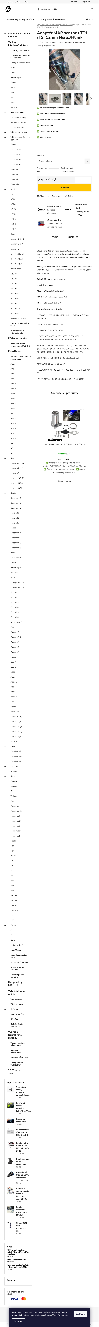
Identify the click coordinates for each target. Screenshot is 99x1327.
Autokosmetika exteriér (17, 968)
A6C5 (13, 423)
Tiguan (13, 657)
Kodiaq (13, 562)
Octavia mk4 (16, 164)
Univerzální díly (17, 127)
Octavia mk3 (16, 159)
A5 (12, 413)
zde (66, 1315)
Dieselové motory (18, 117)
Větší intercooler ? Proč (17, 1260)
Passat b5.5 (16, 637)
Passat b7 (15, 647)
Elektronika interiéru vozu (20, 324)
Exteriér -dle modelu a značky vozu (21, 357)
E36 (12, 102)
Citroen (14, 925)
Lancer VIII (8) (16, 726)
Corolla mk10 (16, 756)
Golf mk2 (15, 278)
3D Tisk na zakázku (14, 1072)
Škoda (13, 82)
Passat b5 (15, 632)
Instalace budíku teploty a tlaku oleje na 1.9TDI (18, 1266)
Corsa (13, 701)
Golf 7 (13, 662)
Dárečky (14, 1019)
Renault (14, 776)
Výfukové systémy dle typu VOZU (20, 138)
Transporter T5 (17, 582)
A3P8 (13, 204)
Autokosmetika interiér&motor (17, 331)
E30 (12, 97)
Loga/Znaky (16, 950)
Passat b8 (15, 652)
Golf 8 (13, 667)
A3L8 (13, 199)
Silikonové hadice (18, 318)
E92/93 (14, 905)
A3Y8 (13, 214)
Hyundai (14, 766)
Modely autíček (17, 1014)
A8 (12, 448)
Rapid (13, 552)
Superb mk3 (16, 542)
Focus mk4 (15, 836)
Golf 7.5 (14, 572)
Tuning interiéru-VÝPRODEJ (18, 1044)
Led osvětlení (16, 945)
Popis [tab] (54, 237)
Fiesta (13, 841)
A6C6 (13, 428)
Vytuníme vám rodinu (16, 992)
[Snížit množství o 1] (77, 180)
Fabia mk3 (15, 179)
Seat (12, 72)
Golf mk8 (15, 313)
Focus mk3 (15, 826)
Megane (14, 786)
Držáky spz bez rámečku (17, 975)
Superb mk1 (16, 532)
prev (39, 446)
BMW (13, 87)
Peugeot (14, 910)
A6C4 (13, 418)
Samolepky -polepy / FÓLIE (19, 35)
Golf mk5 (15, 293)
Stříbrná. (60, 481)
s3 (12, 194)
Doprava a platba (13, 2)
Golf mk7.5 (15, 308)
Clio (12, 791)
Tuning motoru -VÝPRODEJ (18, 1063)
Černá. (69, 481)
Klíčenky (14, 1009)
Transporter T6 (17, 587)
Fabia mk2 (15, 174)
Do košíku (64, 187)
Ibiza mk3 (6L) (17, 259)
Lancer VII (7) (16, 731)
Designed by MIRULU (15, 984)
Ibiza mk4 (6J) (16, 263)
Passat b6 (15, 642)
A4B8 (13, 384)
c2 (12, 930)
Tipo (12, 850)
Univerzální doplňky (19, 962)
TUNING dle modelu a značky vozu (20, 56)
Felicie (13, 528)
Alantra (14, 771)
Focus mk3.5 (16, 831)
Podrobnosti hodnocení (75, 42)
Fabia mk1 (15, 169)
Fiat (12, 845)
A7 (12, 443)
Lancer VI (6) (16, 736)
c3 (12, 935)
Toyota (13, 746)
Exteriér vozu (15, 351)
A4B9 (13, 388)
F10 (12, 870)
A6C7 (13, 433)
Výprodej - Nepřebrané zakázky (15, 1035)
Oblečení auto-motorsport (17, 1025)
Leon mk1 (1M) (17, 239)
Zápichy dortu (17, 1004)
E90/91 (14, 900)
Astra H (14, 687)
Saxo (13, 940)
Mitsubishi (15, 711)
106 (12, 920)
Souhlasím (80, 1314)
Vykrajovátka (16, 999)
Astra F (14, 677)
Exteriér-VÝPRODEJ (19, 1057)
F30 (12, 860)
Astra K (14, 696)
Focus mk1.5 (16, 811)
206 (12, 915)
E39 (12, 890)
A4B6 (13, 224)
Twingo (14, 796)
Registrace (86, 2)
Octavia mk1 (16, 149)
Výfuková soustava (19, 132)
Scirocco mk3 (16, 622)
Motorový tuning (18, 112)
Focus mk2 (15, 816)
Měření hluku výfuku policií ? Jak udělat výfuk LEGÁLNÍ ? (18, 1252)
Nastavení (18, 1321)
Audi (13, 67)
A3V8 (13, 209)
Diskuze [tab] (73, 237)
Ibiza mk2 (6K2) (17, 254)
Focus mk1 (15, 806)
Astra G (14, 682)
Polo (12, 627)
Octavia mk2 (16, 154)
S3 (12, 453)
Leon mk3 (15, 249)
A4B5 (13, 219)
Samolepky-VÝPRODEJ (16, 1051)
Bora (13, 577)
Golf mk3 (15, 283)
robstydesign (49, 46)
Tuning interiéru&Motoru (18, 44)
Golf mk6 (15, 298)
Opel (13, 672)
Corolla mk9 (16, 751)
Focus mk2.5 (16, 821)
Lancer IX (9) (16, 721)
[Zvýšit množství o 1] (89, 180)
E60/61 (14, 895)
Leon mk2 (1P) (17, 244)
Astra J (13, 691)
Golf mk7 (15, 303)
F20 (12, 865)
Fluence (14, 781)
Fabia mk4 (15, 184)
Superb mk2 (16, 537)
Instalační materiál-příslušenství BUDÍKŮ (20, 344)
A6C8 (13, 438)
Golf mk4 (15, 288)
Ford (12, 801)
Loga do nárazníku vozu (19, 956)
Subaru (14, 107)
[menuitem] (20, 19)
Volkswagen (16, 77)
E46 (12, 92)
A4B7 (13, 229)
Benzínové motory (18, 122)
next (90, 446)
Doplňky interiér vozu (20, 50)
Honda (13, 706)
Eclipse (14, 741)
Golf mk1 (15, 273)
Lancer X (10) (16, 716)
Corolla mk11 (16, 761)
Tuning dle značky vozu (20, 62)
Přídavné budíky (17, 338)
